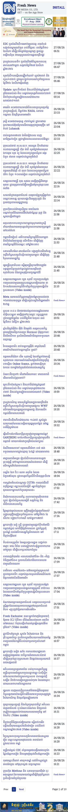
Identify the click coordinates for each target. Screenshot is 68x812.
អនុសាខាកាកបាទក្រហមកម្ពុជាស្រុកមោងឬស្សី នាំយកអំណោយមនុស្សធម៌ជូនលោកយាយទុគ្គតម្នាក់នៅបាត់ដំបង (27, 226)
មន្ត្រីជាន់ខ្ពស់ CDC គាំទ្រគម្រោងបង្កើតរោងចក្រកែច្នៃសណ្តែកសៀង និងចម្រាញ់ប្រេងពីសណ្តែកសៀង (26, 752)
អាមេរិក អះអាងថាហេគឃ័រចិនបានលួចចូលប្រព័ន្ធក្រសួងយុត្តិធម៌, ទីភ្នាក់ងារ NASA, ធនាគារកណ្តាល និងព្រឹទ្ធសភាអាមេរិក (26, 111)
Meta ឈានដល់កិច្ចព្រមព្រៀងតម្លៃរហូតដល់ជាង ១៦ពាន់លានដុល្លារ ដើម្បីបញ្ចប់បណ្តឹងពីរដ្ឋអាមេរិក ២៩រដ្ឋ (26, 300)
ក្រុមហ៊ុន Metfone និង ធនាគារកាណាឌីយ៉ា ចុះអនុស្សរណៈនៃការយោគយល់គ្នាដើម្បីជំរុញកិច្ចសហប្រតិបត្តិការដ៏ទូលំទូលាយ (26, 774)
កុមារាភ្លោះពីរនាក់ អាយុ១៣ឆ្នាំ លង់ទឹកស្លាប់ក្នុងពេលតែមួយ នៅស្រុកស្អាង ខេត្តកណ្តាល (25, 762)
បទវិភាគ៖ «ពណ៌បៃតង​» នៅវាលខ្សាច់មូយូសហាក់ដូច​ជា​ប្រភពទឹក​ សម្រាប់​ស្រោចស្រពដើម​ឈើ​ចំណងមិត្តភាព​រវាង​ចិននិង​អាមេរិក (27, 574)
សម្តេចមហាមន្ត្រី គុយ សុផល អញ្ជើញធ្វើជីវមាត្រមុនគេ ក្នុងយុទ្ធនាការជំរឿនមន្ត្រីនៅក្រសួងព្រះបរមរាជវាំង (26, 184)
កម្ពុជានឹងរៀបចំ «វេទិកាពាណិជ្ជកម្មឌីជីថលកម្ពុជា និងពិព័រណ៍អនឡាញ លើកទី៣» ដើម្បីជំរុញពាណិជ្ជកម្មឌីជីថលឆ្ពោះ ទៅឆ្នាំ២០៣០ (25, 241)
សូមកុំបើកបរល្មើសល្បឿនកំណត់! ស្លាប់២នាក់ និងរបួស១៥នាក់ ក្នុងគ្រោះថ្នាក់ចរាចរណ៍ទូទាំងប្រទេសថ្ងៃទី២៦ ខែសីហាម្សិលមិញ (26, 79)
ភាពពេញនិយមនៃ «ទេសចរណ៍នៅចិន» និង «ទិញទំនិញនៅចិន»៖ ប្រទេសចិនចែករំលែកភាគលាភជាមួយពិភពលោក (26, 560)
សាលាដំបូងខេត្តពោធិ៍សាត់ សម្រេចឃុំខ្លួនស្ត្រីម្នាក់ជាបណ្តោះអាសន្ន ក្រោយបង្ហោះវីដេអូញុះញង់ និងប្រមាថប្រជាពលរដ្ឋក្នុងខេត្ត (27, 198)
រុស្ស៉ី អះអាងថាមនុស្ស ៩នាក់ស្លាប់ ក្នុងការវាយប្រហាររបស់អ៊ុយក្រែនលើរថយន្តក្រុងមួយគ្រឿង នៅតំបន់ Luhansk (26, 125)
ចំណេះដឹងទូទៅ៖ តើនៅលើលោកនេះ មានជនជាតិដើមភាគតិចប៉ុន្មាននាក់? (26, 376)
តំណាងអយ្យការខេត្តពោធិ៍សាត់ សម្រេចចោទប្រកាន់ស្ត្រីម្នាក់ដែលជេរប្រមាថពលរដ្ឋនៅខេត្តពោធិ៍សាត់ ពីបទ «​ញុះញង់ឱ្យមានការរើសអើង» (26, 606)
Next (21, 789)
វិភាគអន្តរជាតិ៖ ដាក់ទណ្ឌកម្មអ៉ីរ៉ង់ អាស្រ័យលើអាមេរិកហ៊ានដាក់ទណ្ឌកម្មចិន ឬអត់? (24, 348)
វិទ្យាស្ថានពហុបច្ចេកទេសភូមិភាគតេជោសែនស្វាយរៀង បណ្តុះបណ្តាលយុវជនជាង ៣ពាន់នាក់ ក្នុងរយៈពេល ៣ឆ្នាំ (26, 740)
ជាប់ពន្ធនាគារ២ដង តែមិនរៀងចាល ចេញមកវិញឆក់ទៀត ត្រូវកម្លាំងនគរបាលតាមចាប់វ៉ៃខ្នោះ (26, 137)
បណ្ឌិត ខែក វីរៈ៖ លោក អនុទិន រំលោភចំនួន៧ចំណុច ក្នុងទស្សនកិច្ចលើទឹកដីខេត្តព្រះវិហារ (26, 474)
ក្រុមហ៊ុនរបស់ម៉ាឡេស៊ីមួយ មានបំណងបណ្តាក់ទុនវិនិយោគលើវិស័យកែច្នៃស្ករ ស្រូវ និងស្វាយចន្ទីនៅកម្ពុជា (24, 212)
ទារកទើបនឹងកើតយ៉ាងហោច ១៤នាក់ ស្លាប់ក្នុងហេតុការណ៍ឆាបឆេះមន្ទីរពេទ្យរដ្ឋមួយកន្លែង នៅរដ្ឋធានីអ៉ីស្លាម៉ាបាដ (25, 423)
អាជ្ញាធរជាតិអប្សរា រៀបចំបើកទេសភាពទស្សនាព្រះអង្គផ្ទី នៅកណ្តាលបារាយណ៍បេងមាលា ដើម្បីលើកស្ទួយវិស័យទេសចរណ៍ (25, 462)
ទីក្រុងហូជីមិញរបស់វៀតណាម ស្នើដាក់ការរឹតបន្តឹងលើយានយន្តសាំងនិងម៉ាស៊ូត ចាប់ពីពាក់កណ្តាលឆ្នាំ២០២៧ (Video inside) (24, 726)
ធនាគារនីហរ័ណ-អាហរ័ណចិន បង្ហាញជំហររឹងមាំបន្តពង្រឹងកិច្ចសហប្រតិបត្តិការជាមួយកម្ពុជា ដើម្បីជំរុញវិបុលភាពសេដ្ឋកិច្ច (27, 255)
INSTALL (59, 8)
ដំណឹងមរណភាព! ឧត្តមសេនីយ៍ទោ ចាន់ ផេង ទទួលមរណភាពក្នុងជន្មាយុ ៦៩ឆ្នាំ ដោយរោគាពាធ (26, 450)
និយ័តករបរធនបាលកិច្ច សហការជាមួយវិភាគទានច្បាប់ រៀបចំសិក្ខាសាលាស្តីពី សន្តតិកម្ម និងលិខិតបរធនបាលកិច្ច (25, 500)
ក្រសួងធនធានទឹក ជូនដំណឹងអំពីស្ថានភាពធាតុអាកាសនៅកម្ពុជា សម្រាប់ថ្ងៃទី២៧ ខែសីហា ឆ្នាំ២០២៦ (24, 65)
